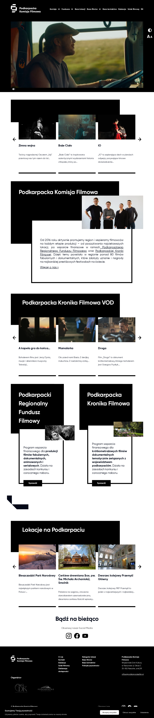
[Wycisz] (14, 89)
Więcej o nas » (49, 267)
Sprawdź (33, 483)
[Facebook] (77, 636)
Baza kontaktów (110, 9)
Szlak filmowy (133, 9)
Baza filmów (92, 9)
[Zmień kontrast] (150, 30)
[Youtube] (85, 636)
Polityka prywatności (90, 666)
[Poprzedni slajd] (14, 139)
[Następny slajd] (139, 139)
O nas (60, 657)
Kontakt (61, 660)
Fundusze (66, 9)
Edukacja (122, 9)
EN (142, 9)
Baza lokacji (80, 9)
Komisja (53, 9)
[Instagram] (69, 636)
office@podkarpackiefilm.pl (133, 674)
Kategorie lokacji (89, 657)
